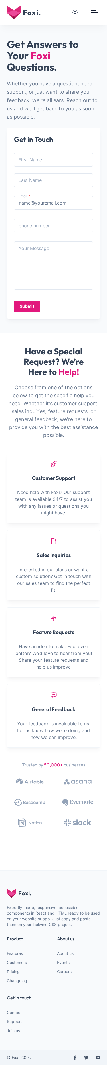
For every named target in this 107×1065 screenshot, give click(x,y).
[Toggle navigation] (94, 12)
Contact (14, 1012)
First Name (30, 160)
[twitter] (86, 1057)
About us (65, 953)
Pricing (13, 971)
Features (15, 953)
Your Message (34, 248)
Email (23, 196)
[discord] (98, 1057)
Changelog (17, 980)
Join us (13, 1030)
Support (14, 1021)
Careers (64, 971)
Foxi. (24, 893)
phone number (34, 225)
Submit (27, 306)
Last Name (30, 180)
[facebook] (75, 1057)
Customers (17, 962)
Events (63, 962)
